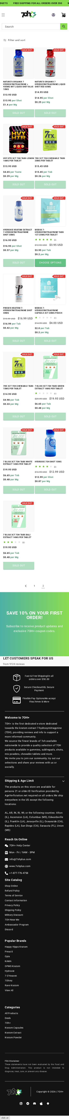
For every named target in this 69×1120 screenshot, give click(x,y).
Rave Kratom (12, 985)
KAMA (8, 961)
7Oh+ (8, 1023)
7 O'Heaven (11, 975)
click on (5, 1118)
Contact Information (16, 900)
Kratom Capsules (14, 1027)
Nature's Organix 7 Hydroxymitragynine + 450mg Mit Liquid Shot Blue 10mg (18, 85)
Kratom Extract (13, 1032)
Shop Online (11, 886)
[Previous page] (25, 586)
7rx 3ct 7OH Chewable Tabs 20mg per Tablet (50, 159)
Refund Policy (12, 890)
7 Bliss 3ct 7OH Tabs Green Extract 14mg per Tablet (49, 387)
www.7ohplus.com (19, 866)
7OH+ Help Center (19, 845)
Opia (7, 956)
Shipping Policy (13, 910)
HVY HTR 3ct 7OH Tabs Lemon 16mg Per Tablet (18, 159)
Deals (8, 1018)
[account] (53, 14)
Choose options (50, 262)
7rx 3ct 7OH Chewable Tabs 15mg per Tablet (18, 387)
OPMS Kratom (12, 966)
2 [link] (43, 585)
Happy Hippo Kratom (16, 946)
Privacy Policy (12, 905)
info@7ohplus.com (20, 859)
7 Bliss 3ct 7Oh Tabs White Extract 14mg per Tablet (17, 463)
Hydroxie (9, 971)
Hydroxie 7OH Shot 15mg (48, 462)
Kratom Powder (13, 1037)
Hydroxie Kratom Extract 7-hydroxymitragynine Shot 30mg (17, 232)
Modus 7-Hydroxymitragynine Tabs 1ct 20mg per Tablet (49, 232)
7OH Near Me (12, 919)
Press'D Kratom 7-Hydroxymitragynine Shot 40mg (17, 310)
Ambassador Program (17, 924)
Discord (9, 929)
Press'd (9, 951)
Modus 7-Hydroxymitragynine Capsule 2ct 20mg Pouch (48, 310)
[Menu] (5, 15)
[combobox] (34, 26)
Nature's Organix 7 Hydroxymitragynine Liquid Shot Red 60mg (50, 84)
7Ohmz (9, 980)
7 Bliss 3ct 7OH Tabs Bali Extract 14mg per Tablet (17, 536)
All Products (11, 1013)
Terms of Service (14, 895)
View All (9, 990)
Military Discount (14, 915)
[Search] (63, 26)
